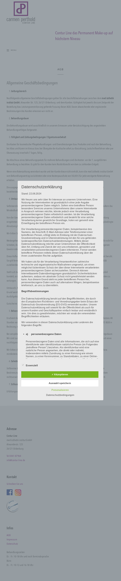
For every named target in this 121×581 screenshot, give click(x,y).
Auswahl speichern (60, 383)
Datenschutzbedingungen (60, 395)
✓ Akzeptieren (60, 374)
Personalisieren (60, 390)
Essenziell (32, 365)
